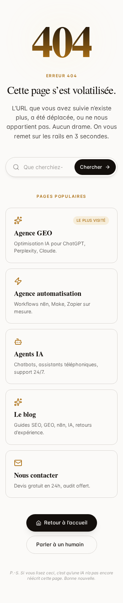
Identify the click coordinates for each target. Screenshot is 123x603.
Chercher (91, 167)
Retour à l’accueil (65, 522)
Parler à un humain (60, 544)
